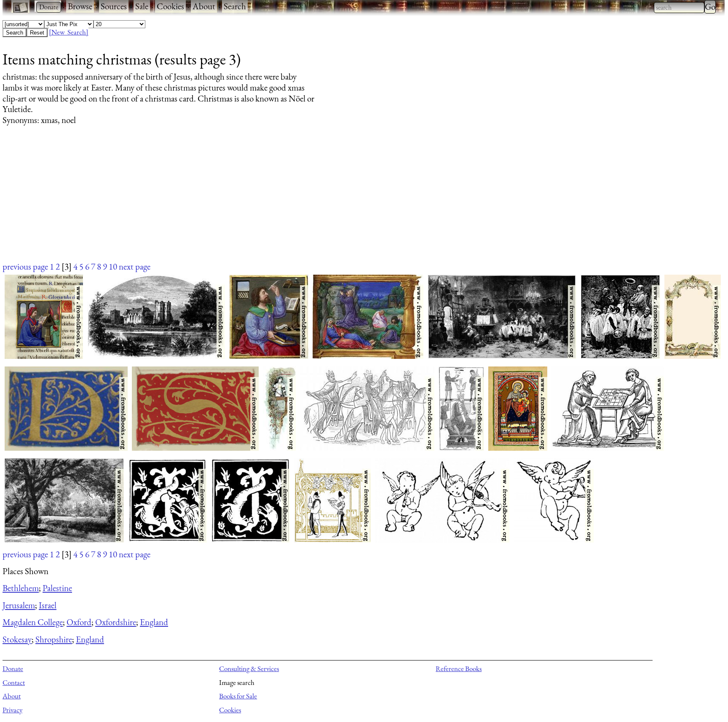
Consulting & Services (249, 668)
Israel (47, 605)
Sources (114, 6)
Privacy (12, 709)
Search (235, 6)
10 (113, 266)
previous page (25, 266)
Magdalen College (33, 622)
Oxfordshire (115, 622)
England (154, 622)
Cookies (170, 6)
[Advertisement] (255, 201)
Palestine (57, 588)
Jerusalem (19, 605)
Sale (141, 6)
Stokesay (17, 639)
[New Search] (68, 32)
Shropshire (53, 639)
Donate (13, 668)
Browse (80, 6)
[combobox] (679, 7)
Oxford (79, 622)
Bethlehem (21, 588)
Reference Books (459, 668)
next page (134, 266)
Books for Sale (238, 696)
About (204, 6)
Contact (14, 682)
